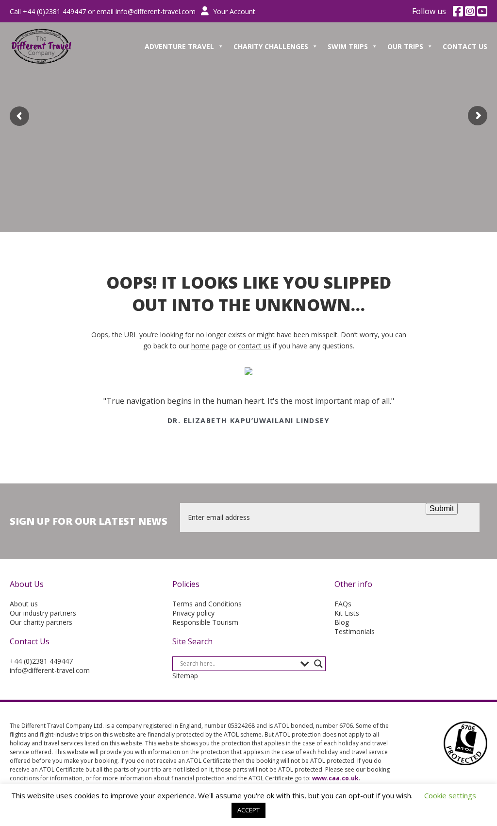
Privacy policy (193, 613)
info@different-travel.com (156, 11)
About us (24, 603)
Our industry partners (43, 613)
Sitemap (185, 675)
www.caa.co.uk (335, 778)
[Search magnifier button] (318, 664)
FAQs (342, 603)
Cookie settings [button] (450, 795)
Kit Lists (346, 613)
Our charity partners (41, 622)
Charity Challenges (270, 46)
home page (209, 345)
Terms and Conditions (207, 603)
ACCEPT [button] (248, 810)
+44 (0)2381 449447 (41, 661)
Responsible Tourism (205, 622)
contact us (254, 345)
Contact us (465, 46)
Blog (341, 622)
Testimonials (354, 631)
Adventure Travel (179, 46)
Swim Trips (348, 46)
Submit (442, 508)
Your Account (233, 11)
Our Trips (405, 46)
